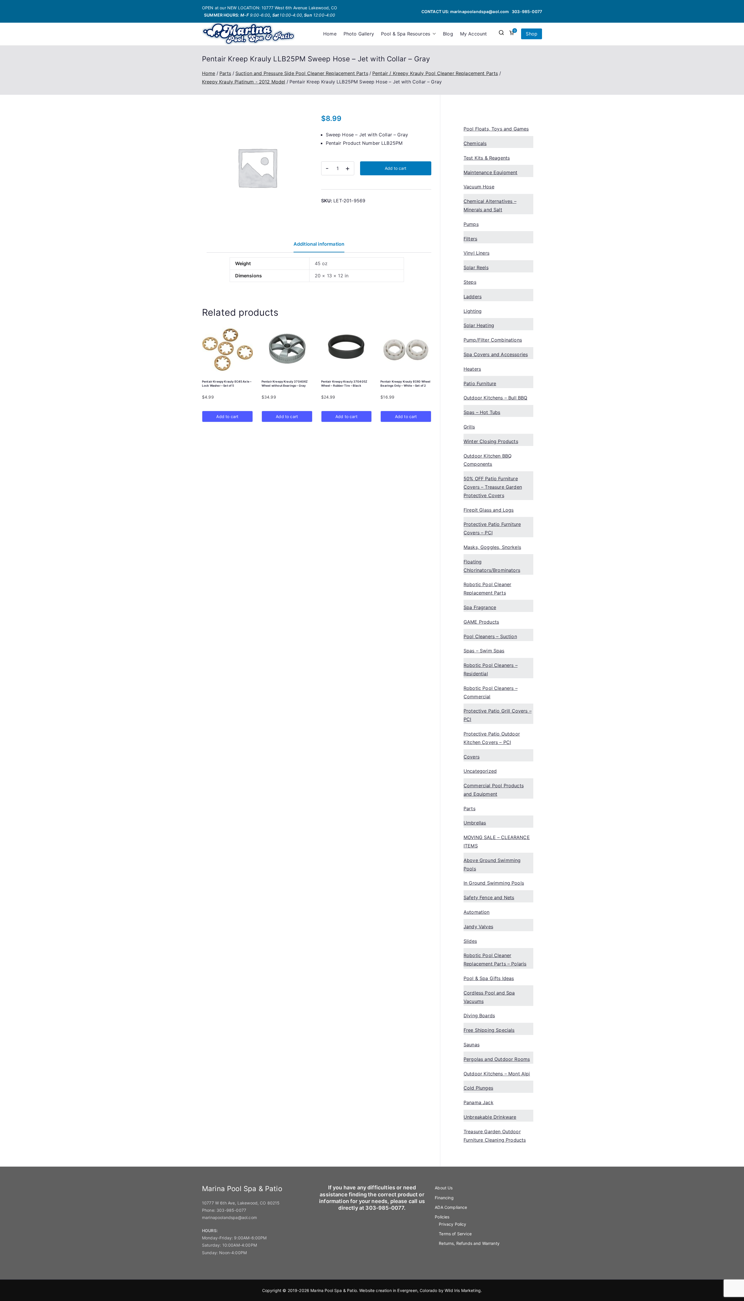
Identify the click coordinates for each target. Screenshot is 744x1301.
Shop (531, 34)
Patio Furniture (480, 383)
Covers (472, 757)
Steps (470, 282)
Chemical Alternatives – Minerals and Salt (490, 205)
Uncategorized (480, 771)
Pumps (471, 224)
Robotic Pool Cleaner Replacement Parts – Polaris (495, 959)
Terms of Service (455, 1233)
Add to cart (395, 168)
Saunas (472, 1044)
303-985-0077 (527, 11)
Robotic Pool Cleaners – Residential (491, 669)
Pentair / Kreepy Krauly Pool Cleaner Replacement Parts (435, 73)
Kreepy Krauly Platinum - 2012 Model (243, 82)
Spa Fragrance (480, 607)
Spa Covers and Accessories (496, 354)
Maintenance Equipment (490, 172)
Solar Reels (476, 267)
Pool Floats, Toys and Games (496, 129)
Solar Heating (479, 325)
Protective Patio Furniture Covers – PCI (492, 528)
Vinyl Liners (476, 253)
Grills (469, 427)
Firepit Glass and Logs (489, 510)
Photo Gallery (359, 34)
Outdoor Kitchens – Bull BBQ (495, 398)
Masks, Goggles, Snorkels (492, 547)
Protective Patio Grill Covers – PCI (498, 715)
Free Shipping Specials (489, 1030)
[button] (433, 34)
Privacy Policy (452, 1224)
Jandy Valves (478, 926)
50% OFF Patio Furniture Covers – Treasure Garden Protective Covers (493, 487)
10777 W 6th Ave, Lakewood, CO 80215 (241, 1202)
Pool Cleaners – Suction (490, 636)
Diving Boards (479, 1015)
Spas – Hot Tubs (482, 412)
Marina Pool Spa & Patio (333, 1290)
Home (330, 34)
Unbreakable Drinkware (490, 1117)
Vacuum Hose (479, 187)
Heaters (472, 369)
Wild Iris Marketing (463, 1290)
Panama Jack (478, 1102)
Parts (225, 73)
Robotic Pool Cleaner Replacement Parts (487, 588)
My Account (473, 34)
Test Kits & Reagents (487, 158)
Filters (470, 239)
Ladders (473, 296)
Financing (444, 1197)
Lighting (473, 311)
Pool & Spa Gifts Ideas (489, 978)
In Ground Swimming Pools (494, 883)
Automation (477, 912)
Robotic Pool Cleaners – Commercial (491, 692)
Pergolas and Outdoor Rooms (497, 1059)
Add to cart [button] (227, 416)
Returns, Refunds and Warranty (469, 1243)
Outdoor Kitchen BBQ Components (488, 460)
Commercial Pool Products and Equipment (494, 790)
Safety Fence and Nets (489, 897)
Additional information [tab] (319, 244)
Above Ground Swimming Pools (492, 864)
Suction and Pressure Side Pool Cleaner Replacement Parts (301, 73)
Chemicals (475, 143)
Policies (442, 1216)
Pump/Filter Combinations (493, 340)
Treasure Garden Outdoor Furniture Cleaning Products (495, 1136)
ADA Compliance (451, 1207)
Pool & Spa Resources (405, 34)
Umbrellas (475, 823)
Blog (448, 34)
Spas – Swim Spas (484, 651)
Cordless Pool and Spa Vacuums (489, 997)
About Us (444, 1187)
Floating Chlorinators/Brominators (492, 566)
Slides (470, 941)
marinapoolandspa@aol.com (479, 11)
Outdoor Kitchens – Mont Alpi (497, 1074)
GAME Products (481, 622)
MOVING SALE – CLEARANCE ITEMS (497, 841)
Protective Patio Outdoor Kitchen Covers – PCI (492, 738)
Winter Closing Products (491, 441)
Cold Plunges (478, 1088)
